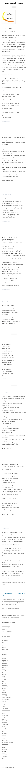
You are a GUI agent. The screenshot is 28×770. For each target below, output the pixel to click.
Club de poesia (5, 640)
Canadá (3, 679)
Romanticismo (5, 744)
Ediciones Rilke (5, 629)
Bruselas (4, 678)
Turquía (3, 754)
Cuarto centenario (20, 615)
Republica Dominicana (7, 742)
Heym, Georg (22, 593)
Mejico (3, 722)
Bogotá (3, 672)
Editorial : (6, 601)
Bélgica (3, 670)
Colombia (4, 685)
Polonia (3, 733)
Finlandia (4, 701)
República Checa (5, 740)
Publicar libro (5, 649)
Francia (3, 703)
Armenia (4, 667)
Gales (3, 704)
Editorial (3, 642)
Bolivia (3, 674)
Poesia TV (4, 647)
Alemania (15, 582)
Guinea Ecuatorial (6, 710)
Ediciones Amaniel (12, 601)
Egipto (3, 692)
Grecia (3, 706)
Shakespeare (16, 617)
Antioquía (4, 663)
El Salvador (4, 694)
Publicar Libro (5, 604)
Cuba (3, 688)
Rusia (3, 747)
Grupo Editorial (14, 603)
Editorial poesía (22, 603)
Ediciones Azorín (5, 628)
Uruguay (4, 756)
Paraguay (4, 728)
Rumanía (4, 745)
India (3, 713)
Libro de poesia (5, 645)
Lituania (3, 720)
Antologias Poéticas (14, 3)
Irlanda (3, 717)
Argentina (4, 665)
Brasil (3, 676)
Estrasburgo (4, 699)
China (3, 683)
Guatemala (4, 708)
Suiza (18, 582)
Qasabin (3, 738)
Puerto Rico (4, 737)
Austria (3, 669)
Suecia (3, 751)
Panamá (3, 726)
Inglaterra (4, 715)
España (3, 695)
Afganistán (4, 658)
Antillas (3, 661)
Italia (3, 719)
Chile (3, 681)
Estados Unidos (5, 697)
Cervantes (10, 617)
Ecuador (3, 690)
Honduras (4, 712)
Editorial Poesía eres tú (7, 631)
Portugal (4, 735)
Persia (3, 729)
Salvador (4, 749)
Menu (14, 7)
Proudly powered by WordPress (8, 767)
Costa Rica (4, 686)
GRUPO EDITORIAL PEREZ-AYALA (9, 599)
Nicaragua (4, 724)
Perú (3, 731)
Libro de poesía (12, 604)
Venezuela (4, 758)
